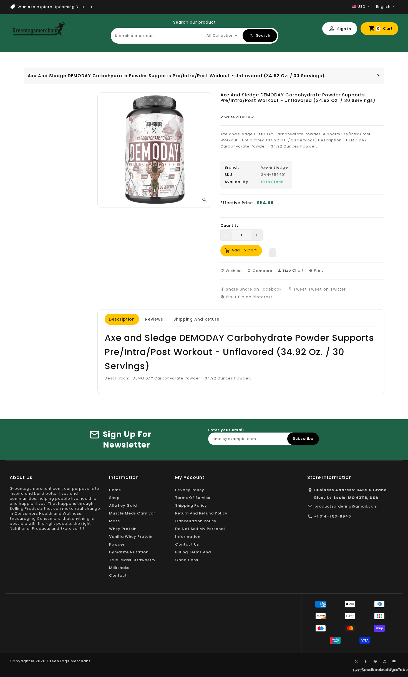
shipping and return (196, 319)
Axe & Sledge (274, 167)
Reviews (154, 319)
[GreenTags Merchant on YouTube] (394, 661)
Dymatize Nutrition (128, 552)
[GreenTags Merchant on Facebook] (366, 661)
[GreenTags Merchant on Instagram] (385, 661)
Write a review (239, 117)
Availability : (238, 181)
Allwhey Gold (123, 505)
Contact (118, 575)
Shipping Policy (191, 505)
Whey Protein (123, 528)
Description (122, 319)
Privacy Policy (189, 490)
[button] (272, 251)
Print (318, 270)
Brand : (232, 167)
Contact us (187, 544)
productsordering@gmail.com (345, 506)
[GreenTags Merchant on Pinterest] (375, 661)
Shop (114, 497)
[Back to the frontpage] (378, 75)
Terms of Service (192, 497)
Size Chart (292, 270)
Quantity (229, 225)
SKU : (230, 174)
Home (115, 490)
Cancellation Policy (195, 521)
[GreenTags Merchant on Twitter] (356, 661)
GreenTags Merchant (68, 661)
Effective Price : (236, 205)
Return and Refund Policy (201, 513)
